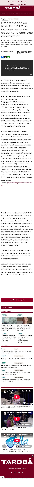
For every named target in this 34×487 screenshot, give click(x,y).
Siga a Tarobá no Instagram (17, 300)
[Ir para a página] (18, 1)
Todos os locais (27, 8)
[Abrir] (22, 1)
